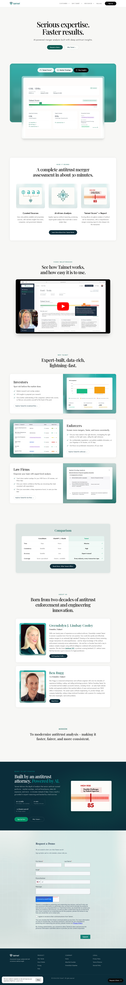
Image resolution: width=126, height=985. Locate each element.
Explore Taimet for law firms (24, 498)
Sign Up (110, 3)
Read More (55, 701)
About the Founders (70, 962)
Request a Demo (55, 47)
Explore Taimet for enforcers (78, 452)
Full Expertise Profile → (58, 656)
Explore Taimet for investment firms (26, 406)
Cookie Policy (19, 981)
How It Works (41, 962)
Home (67, 959)
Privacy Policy (96, 959)
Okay (38, 980)
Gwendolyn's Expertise (71, 965)
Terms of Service (97, 962)
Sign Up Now (21, 819)
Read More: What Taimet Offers (63, 566)
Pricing (39, 965)
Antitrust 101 (69, 648)
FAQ (39, 969)
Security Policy (97, 965)
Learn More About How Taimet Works (63, 232)
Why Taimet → (71, 47)
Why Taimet (41, 959)
